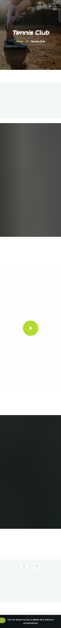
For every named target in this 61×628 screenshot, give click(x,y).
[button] (24, 566)
